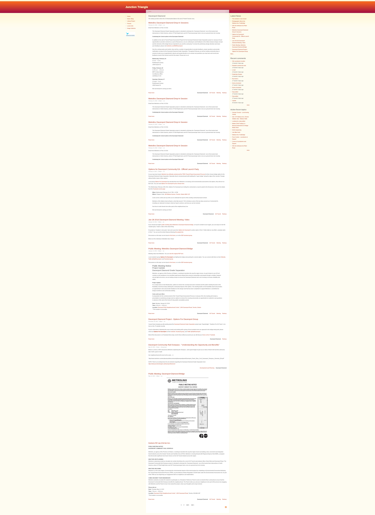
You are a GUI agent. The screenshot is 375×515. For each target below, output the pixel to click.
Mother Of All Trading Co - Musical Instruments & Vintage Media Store (240, 125)
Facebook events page (159, 189)
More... (232, 54)
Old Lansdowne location (238, 61)
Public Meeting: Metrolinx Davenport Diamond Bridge (170, 249)
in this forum (172, 235)
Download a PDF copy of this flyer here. (159, 443)
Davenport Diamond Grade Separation (184, 324)
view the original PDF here (176, 253)
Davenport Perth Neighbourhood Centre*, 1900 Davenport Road (171, 493)
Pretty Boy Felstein (237, 74)
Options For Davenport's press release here (172, 183)
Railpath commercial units (239, 65)
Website (223, 257)
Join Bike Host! (236, 132)
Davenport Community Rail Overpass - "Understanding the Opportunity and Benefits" (183, 345)
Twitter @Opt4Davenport (154, 259)
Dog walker (235, 92)
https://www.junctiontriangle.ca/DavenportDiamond (161, 364)
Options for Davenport (184, 230)
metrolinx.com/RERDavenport (175, 46)
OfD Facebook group (186, 235)
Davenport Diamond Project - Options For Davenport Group (173, 319)
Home (128, 16)
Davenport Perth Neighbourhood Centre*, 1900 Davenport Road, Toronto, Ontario (179, 307)
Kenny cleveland (236, 83)
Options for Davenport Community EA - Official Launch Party (173, 169)
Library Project (131, 21)
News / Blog (130, 18)
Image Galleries (131, 28)
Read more (151, 92)
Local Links (130, 26)
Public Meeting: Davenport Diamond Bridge (166, 374)
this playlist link (179, 232)
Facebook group (168, 259)
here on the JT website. (209, 335)
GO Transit (212, 92)
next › (187, 505)
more (248, 105)
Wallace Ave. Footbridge (238, 134)
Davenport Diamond (202, 92)
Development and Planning (207, 368)
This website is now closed (239, 18)
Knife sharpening (236, 130)
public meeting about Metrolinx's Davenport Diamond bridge (177, 224)
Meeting (219, 92)
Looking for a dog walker (238, 121)
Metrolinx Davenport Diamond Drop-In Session (168, 99)
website (173, 331)
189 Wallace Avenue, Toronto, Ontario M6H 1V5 (177, 194)
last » (192, 505)
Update (234, 100)
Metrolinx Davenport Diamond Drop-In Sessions (168, 23)
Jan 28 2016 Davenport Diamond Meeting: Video (168, 220)
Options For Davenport (161, 181)
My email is (235, 78)
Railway (224, 92)
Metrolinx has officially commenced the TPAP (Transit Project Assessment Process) (183, 174)
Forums (129, 23)
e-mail (234, 70)
